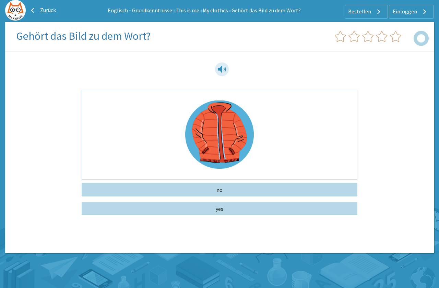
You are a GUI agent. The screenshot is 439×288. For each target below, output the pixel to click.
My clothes (215, 10)
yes (219, 208)
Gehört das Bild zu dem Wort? (266, 10)
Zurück (47, 10)
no (219, 190)
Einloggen (405, 11)
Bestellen (360, 11)
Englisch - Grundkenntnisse (140, 10)
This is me (187, 10)
